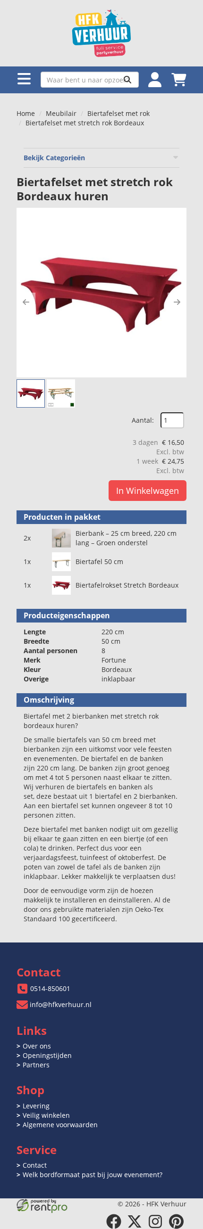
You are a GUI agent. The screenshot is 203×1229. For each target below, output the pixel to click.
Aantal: (143, 420)
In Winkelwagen (147, 490)
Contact (35, 1165)
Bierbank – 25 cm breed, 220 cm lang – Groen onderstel (126, 538)
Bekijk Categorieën (54, 157)
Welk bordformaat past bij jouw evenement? (92, 1174)
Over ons (37, 1045)
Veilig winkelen (46, 1115)
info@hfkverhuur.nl (61, 1004)
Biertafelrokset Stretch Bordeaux (127, 585)
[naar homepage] (101, 33)
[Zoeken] (127, 79)
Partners (36, 1064)
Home (26, 113)
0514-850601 (50, 988)
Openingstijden (47, 1055)
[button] (26, 302)
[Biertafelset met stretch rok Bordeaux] (101, 292)
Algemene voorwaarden (60, 1124)
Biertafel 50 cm (99, 561)
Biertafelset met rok (118, 113)
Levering (36, 1105)
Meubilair (61, 113)
